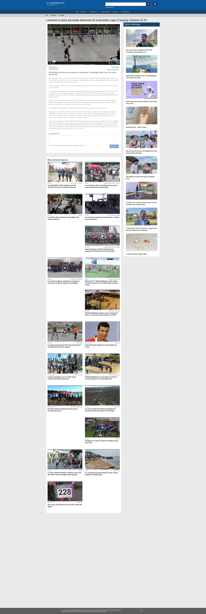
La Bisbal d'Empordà (76, 279)
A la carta (115, 11)
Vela (86, 470)
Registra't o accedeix (78, 145)
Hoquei (61, 15)
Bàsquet (87, 311)
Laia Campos (53, 67)
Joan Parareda (53, 69)
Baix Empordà (78, 375)
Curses (49, 183)
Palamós (117, 343)
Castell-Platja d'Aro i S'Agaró (112, 183)
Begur (80, 215)
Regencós (117, 406)
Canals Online (125, 11)
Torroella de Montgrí (76, 407)
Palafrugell (115, 67)
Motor (86, 183)
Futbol (49, 279)
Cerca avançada (109, 7)
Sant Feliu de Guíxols (76, 183)
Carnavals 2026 (105, 11)
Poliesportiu (88, 343)
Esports (53, 15)
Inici (46, 15)
